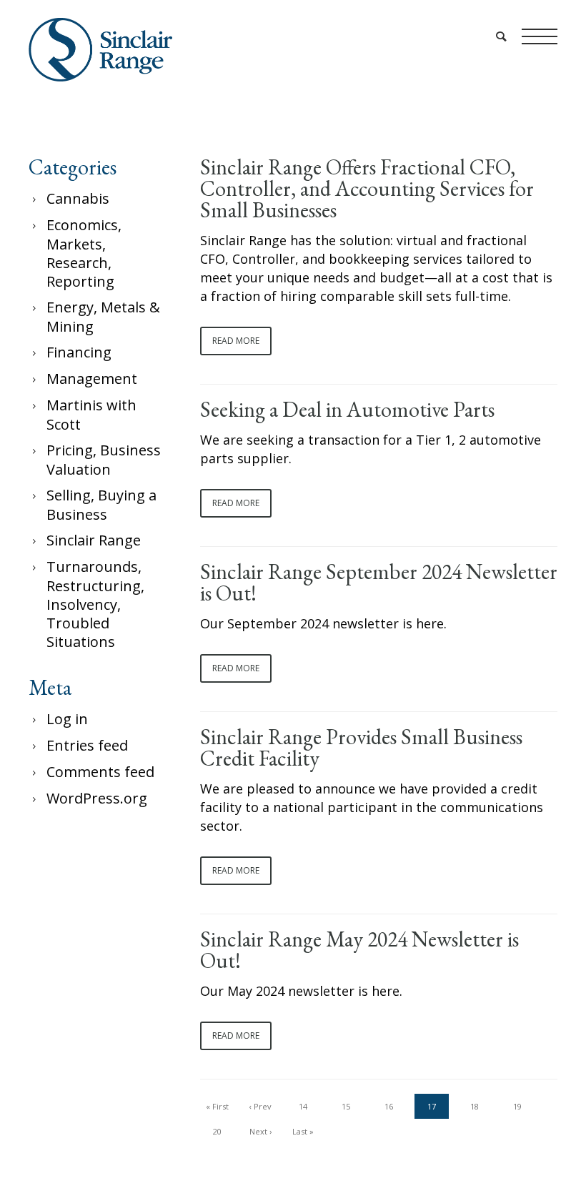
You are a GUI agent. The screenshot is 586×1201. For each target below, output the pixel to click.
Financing (78, 352)
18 (474, 1106)
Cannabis (77, 198)
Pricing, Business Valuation (103, 459)
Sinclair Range (93, 540)
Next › (260, 1131)
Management (91, 378)
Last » (303, 1131)
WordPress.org (96, 798)
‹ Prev (260, 1106)
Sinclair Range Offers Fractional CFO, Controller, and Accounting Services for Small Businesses (367, 189)
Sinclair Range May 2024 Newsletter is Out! (359, 950)
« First (217, 1106)
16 (388, 1106)
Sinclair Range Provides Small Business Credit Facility (361, 747)
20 (217, 1131)
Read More (235, 341)
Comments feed (100, 771)
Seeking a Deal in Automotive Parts (347, 409)
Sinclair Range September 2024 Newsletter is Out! (378, 582)
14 (303, 1106)
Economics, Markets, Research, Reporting (83, 253)
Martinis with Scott (91, 414)
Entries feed (87, 745)
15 (346, 1106)
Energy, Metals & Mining (103, 316)
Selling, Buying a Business (101, 504)
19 (517, 1106)
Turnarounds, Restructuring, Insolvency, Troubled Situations (95, 604)
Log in (67, 718)
